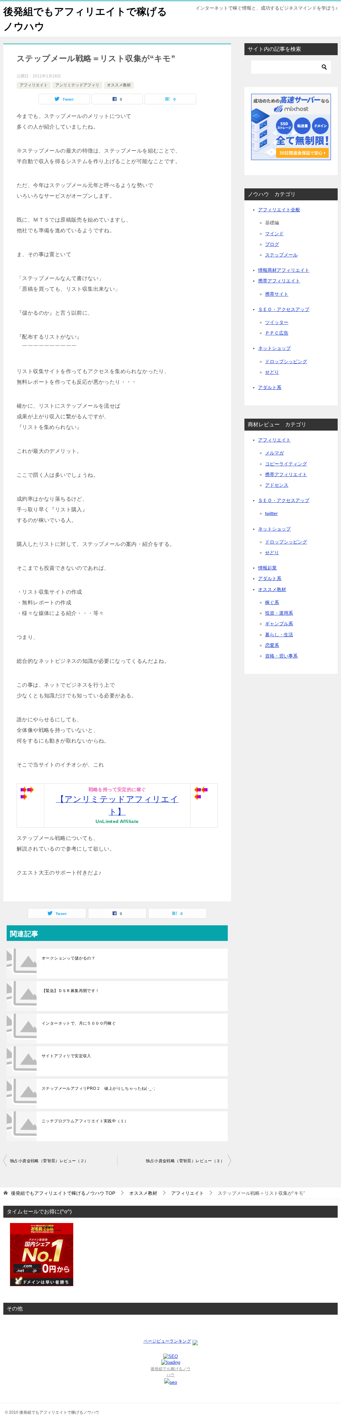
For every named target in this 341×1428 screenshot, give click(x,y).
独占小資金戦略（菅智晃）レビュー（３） (185, 1161)
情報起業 (267, 567)
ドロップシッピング (286, 361)
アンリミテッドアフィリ (77, 85)
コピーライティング (286, 463)
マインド (274, 233)
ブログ (272, 244)
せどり (272, 372)
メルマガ (274, 453)
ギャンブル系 (279, 623)
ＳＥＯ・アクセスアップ (283, 309)
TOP (63, 1193)
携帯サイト (276, 294)
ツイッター (276, 322)
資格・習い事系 (281, 656)
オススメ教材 (119, 85)
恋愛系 (272, 645)
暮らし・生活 (279, 634)
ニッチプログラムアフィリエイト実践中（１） (85, 1121)
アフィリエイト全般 (279, 209)
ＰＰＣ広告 (276, 333)
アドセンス (276, 485)
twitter (271, 513)
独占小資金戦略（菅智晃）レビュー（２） (49, 1161)
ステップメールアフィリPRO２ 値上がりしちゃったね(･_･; (98, 1088)
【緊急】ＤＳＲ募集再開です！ (71, 990)
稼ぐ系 (272, 602)
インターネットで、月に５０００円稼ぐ (79, 1023)
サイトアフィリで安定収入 (66, 1056)
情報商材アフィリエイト (283, 270)
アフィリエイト (34, 85)
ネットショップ (274, 348)
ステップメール (281, 254)
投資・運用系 (279, 613)
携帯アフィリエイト (279, 280)
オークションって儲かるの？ (68, 958)
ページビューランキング (167, 1341)
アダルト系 (269, 387)
